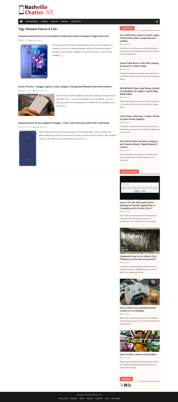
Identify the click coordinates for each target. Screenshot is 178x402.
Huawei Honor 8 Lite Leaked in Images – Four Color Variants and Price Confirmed (63, 123)
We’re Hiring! (115, 398)
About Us (90, 398)
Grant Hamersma (41, 91)
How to (54, 21)
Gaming (64, 21)
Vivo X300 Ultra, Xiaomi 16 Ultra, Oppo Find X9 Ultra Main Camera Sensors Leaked (139, 38)
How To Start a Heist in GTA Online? (138, 354)
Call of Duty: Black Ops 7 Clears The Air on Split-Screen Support (140, 118)
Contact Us (76, 21)
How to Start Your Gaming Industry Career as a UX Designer (138, 309)
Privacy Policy (63, 398)
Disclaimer (73, 398)
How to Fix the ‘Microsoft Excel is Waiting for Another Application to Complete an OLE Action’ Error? (137, 205)
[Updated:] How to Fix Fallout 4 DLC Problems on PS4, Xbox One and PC (138, 258)
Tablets (44, 21)
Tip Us (107, 398)
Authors (82, 398)
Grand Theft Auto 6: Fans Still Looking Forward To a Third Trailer (139, 64)
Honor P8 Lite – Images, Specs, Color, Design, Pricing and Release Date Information (65, 86)
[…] (61, 55)
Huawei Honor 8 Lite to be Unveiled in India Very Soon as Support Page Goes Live (63, 36)
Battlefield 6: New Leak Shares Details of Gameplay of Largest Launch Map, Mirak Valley (139, 91)
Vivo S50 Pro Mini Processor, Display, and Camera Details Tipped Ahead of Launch (139, 144)
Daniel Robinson (37, 40)
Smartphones (32, 21)
